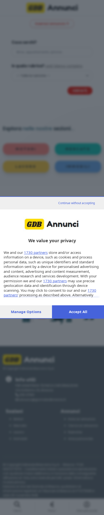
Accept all (78, 311)
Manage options (26, 311)
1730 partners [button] (36, 252)
